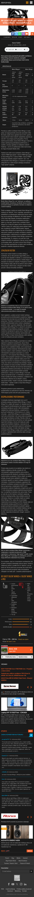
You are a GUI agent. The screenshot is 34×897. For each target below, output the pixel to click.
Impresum (10, 891)
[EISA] (17, 878)
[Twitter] (16, 33)
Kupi (30, 731)
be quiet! (20, 37)
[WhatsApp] (19, 33)
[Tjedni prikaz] (27, 2)
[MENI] (31, 2)
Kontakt (24, 891)
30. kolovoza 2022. (12, 772)
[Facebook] (13, 33)
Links (14, 641)
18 (32, 34)
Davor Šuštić (16, 43)
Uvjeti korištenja (10, 889)
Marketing (18, 891)
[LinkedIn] (25, 884)
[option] (17, 711)
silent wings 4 (27, 37)
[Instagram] (21, 884)
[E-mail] (26, 33)
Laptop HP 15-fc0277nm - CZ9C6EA (14, 712)
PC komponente (7, 37)
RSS (2, 889)
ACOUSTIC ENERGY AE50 (10, 840)
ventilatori (14, 37)
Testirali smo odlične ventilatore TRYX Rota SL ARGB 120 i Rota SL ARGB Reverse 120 (15, 674)
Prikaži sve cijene (23, 639)
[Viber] (23, 33)
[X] (17, 884)
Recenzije (17, 17)
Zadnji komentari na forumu (12, 734)
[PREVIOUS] (28, 687)
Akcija (30, 851)
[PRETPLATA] (31, 871)
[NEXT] (31, 687)
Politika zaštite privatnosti (24, 889)
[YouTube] (12, 884)
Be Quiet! (9, 641)
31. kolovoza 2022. (15, 739)
